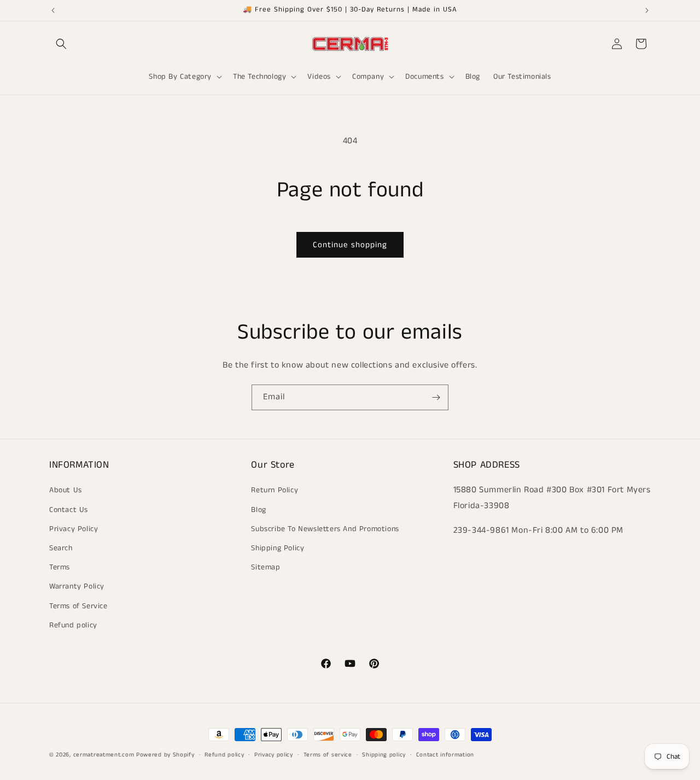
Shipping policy (384, 754)
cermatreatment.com (104, 754)
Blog (258, 509)
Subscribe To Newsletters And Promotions (325, 528)
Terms (59, 567)
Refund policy (73, 624)
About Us (65, 490)
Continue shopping (350, 245)
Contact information (445, 754)
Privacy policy (273, 754)
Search (61, 548)
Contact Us (68, 509)
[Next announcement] (647, 10)
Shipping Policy (277, 548)
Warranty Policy (76, 586)
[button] (61, 44)
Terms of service (328, 754)
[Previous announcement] (53, 10)
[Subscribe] (436, 397)
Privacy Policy (73, 528)
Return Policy (274, 490)
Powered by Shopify (165, 754)
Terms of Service (78, 605)
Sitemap (265, 567)
